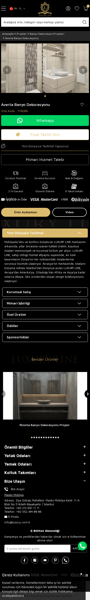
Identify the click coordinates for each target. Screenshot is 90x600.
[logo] (45, 8)
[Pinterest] (55, 560)
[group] (45, 68)
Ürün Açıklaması (25, 212)
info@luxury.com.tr (17, 522)
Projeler (22, 33)
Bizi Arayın (17, 489)
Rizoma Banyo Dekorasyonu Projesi (44, 425)
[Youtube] (45, 560)
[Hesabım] (68, 8)
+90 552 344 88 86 (29, 511)
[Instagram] (34, 560)
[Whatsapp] (65, 560)
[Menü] (3, 9)
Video (70, 212)
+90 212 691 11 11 (27, 508)
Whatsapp (45, 120)
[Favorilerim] (77, 8)
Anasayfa (8, 33)
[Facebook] (24, 560)
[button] (45, 96)
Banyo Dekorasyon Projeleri (47, 33)
